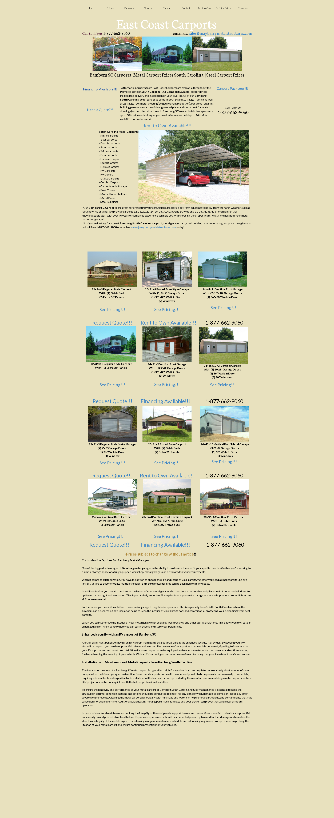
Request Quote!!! (112, 475)
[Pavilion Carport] (167, 497)
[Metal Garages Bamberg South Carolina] (217, 54)
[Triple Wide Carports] (224, 497)
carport (157, 223)
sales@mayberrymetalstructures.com (220, 33)
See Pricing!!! (112, 309)
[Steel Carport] (112, 497)
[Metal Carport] (167, 424)
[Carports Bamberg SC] (117, 54)
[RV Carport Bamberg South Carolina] (167, 54)
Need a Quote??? (100, 109)
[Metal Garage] (167, 269)
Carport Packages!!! (232, 88)
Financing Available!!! (165, 401)
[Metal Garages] (222, 269)
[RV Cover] (111, 344)
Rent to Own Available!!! (167, 125)
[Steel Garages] (223, 345)
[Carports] (112, 269)
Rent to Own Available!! (167, 475)
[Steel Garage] (167, 344)
